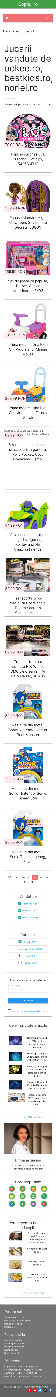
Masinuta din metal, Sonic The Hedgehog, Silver (28, 857)
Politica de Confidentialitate (17, 1320)
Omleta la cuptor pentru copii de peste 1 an (37, 1277)
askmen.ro (24, 1376)
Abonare (28, 1000)
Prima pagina (11, 31)
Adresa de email (14, 985)
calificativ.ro (10, 1376)
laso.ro (39, 1369)
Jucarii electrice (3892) (30, 949)
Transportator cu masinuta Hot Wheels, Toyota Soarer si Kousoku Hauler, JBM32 (28, 608)
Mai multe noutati (34, 1116)
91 (29, 877)
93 (41, 877)
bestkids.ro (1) (31, 903)
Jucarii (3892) (30, 942)
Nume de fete (11, 1349)
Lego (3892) (30, 956)
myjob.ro (28, 1369)
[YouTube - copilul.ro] (34, 1390)
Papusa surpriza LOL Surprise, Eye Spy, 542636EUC (28, 159)
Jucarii (30, 31)
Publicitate (9, 1327)
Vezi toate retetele (33, 1293)
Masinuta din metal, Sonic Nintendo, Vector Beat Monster (28, 730)
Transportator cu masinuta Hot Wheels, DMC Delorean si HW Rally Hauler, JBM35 (28, 668)
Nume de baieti (11, 1353)
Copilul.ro (28, 4)
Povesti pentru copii (14, 1346)
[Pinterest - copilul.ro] (29, 1390)
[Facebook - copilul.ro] (50, 1390)
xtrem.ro (37, 1376)
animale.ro (9, 1373)
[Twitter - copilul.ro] (40, 1390)
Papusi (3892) (31, 963)
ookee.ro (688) (30, 917)
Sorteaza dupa (10, 98)
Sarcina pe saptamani (15, 1343)
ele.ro (20, 1366)
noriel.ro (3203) (30, 910)
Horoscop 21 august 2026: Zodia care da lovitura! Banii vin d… (37, 1056)
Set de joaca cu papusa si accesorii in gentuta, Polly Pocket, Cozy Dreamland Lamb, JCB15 (28, 454)
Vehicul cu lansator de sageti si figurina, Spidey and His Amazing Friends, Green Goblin (28, 544)
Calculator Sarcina (13, 1340)
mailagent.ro (32, 1366)
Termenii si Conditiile (14, 1317)
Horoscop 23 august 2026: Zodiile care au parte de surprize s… (37, 1085)
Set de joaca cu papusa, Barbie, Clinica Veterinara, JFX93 (28, 286)
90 (23, 877)
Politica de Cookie (13, 1323)
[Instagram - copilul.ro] (45, 1390)
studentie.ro (31, 1373)
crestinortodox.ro (12, 1369)
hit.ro (19, 1373)
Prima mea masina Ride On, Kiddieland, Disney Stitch (28, 413)
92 (34, 877)
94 (47, 877)
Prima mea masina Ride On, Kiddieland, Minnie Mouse (28, 349)
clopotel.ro (9, 1366)
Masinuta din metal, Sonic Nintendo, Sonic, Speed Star (28, 793)
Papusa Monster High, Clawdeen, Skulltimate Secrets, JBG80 (28, 222)
